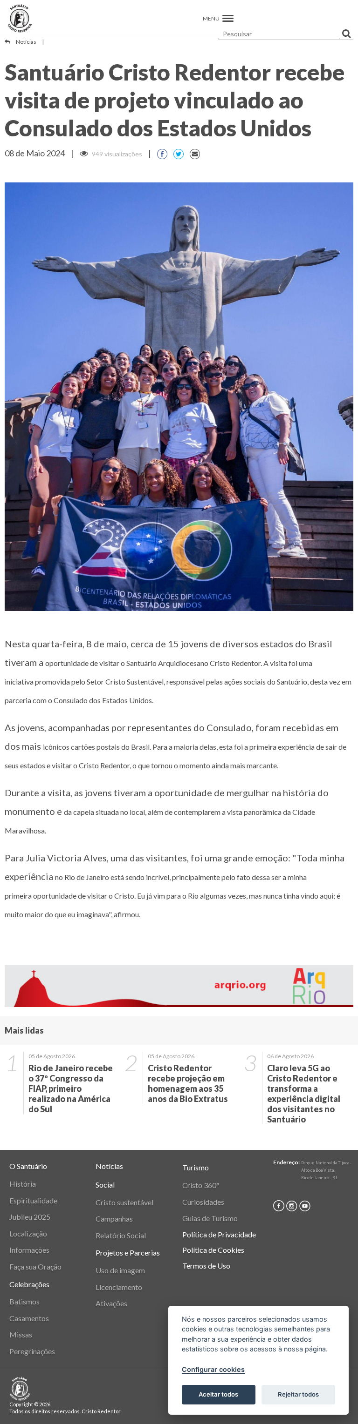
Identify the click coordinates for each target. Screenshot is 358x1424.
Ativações (111, 1303)
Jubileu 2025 (29, 1216)
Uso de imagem (120, 1270)
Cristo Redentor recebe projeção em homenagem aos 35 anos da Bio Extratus (188, 1083)
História (22, 1183)
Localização (28, 1233)
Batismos (24, 1301)
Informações (29, 1249)
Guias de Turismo (210, 1218)
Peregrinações (32, 1351)
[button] (228, 18)
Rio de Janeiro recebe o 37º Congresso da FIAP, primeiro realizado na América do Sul (70, 1088)
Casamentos (29, 1318)
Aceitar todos (218, 1394)
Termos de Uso (206, 1265)
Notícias (26, 41)
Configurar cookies (213, 1369)
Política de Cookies (213, 1249)
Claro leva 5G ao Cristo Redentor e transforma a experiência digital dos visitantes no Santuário (303, 1093)
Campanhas (114, 1218)
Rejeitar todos (298, 1394)
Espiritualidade (33, 1200)
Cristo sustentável (124, 1202)
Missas (20, 1334)
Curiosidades (203, 1201)
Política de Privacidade (219, 1234)
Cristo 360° (201, 1185)
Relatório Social (121, 1235)
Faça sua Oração (35, 1266)
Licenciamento (119, 1287)
